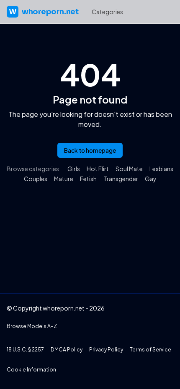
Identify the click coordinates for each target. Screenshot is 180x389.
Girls (73, 168)
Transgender (120, 178)
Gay (151, 178)
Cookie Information (31, 369)
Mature (63, 178)
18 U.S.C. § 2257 (25, 349)
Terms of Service (150, 349)
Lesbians (161, 168)
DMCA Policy (66, 349)
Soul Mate (129, 168)
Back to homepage (90, 150)
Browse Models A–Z (32, 326)
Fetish (88, 178)
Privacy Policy (106, 349)
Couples (35, 178)
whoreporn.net (43, 11)
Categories (107, 11)
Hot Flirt (98, 168)
